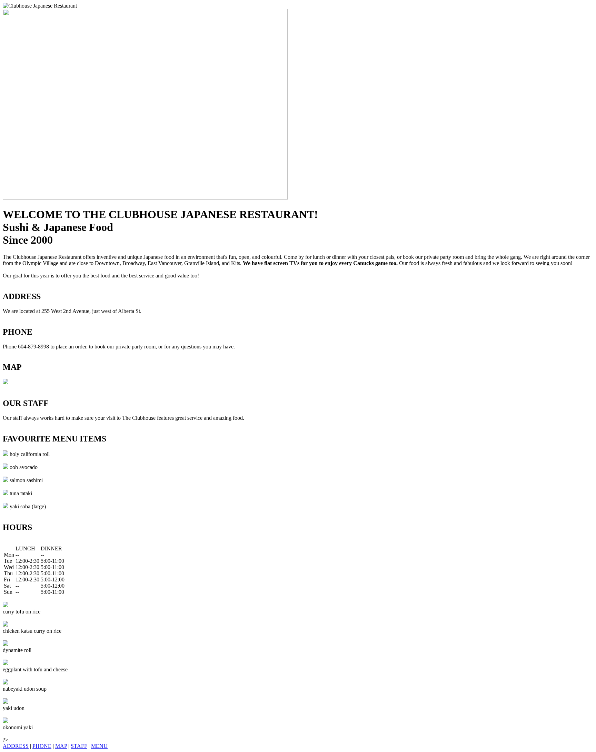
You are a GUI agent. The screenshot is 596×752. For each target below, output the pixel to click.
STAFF (79, 746)
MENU (99, 746)
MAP (61, 746)
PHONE (41, 746)
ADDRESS (16, 746)
